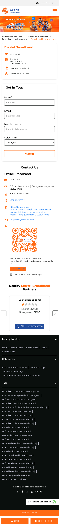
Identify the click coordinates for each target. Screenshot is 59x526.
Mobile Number (13, 124)
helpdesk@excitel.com (22, 219)
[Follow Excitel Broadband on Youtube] (36, 491)
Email (7, 111)
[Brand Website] (41, 491)
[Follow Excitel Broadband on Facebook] (17, 491)
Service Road (8, 351)
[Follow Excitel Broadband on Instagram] (32, 491)
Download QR (17, 268)
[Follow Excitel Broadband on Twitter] (27, 491)
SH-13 (44, 347)
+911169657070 (17, 200)
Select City (10, 137)
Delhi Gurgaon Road (12, 347)
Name (8, 97)
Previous (4, 313)
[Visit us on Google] (22, 491)
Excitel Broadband (29, 300)
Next (55, 313)
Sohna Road (32, 347)
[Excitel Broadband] (11, 10)
